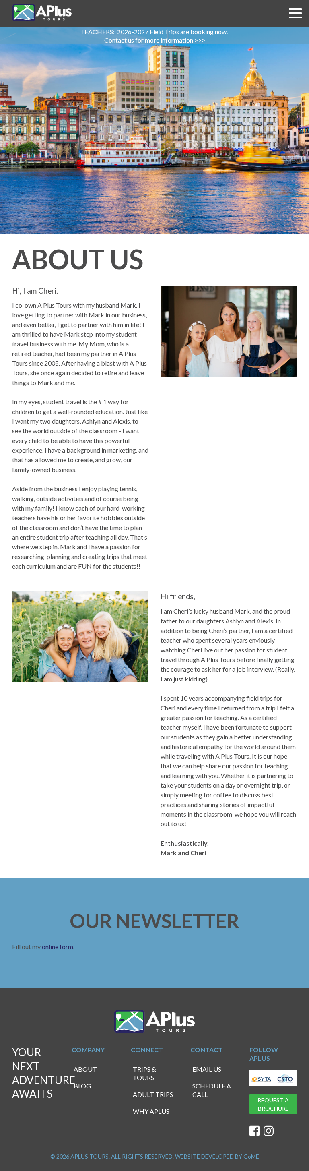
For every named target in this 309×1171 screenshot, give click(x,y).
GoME (251, 1156)
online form (57, 946)
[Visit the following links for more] (254, 1131)
